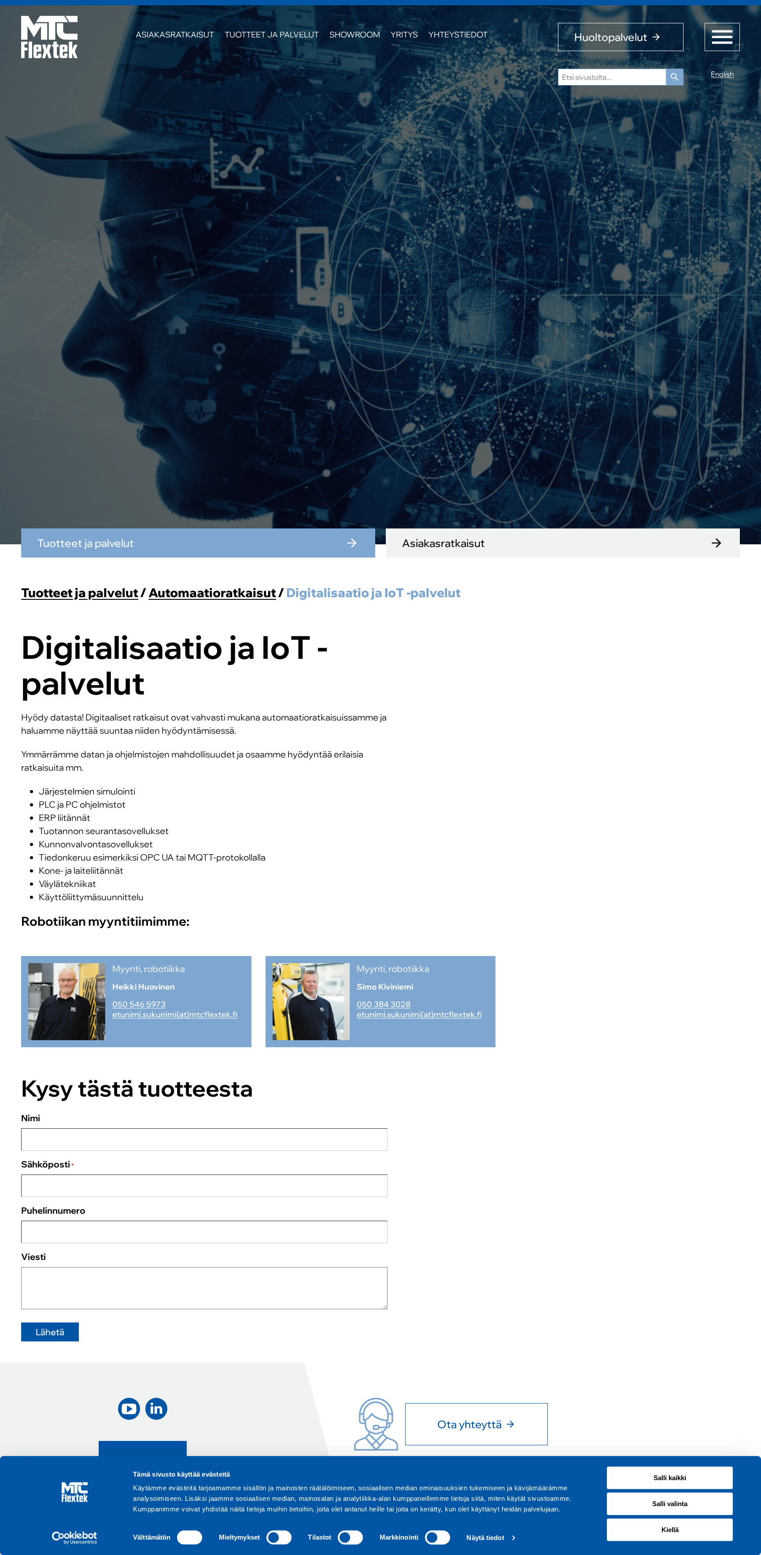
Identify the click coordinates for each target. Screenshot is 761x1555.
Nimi (30, 1117)
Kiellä (670, 1529)
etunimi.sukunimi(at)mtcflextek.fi (174, 1014)
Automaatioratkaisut (212, 593)
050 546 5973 (139, 1004)
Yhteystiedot (458, 35)
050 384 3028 (383, 1004)
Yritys (404, 35)
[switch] (279, 1537)
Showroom (354, 35)
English (722, 74)
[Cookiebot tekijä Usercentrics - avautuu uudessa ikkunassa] (74, 1537)
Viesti (33, 1256)
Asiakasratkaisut (175, 35)
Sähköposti (47, 1164)
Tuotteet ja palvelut (272, 35)
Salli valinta (669, 1503)
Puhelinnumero (53, 1210)
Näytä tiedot (485, 1537)
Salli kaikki (670, 1477)
